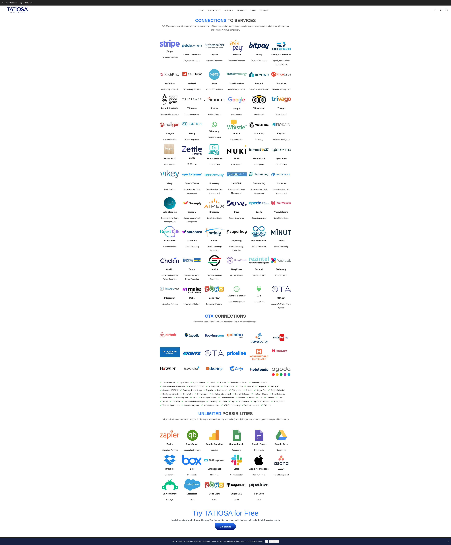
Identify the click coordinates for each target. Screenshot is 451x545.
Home (201, 10)
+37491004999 (11, 3)
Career (253, 10)
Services (227, 10)
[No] (448, 541)
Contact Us (264, 10)
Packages (240, 10)
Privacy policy (274, 541)
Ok (267, 541)
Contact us (28, 3)
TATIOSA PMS (212, 10)
